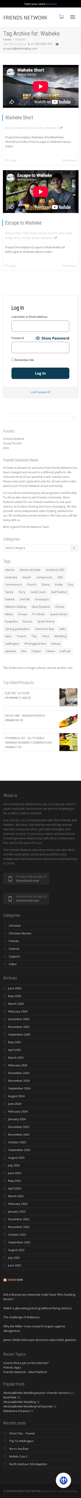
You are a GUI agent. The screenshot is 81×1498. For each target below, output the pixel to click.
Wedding (60, 636)
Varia (45, 636)
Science (14, 949)
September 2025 (19, 1034)
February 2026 (17, 1011)
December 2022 (18, 1219)
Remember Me (24, 360)
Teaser (21, 636)
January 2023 (17, 1211)
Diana (68, 233)
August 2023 (16, 1158)
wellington (12, 643)
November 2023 (18, 1134)
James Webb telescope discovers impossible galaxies (39, 1340)
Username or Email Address (29, 317)
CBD (60, 577)
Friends (14, 941)
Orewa (22, 614)
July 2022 (14, 1258)
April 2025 (14, 1050)
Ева (23, 651)
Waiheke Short (19, 117)
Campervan (44, 577)
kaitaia (9, 599)
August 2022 (16, 1250)
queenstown (59, 614)
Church (31, 584)
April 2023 (14, 1188)
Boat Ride (9, 1397)
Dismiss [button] (51, 4)
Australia (11, 577)
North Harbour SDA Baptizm (28, 1464)
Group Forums (12, 443)
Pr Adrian (38, 614)
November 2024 (18, 1081)
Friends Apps (12, 1367)
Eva (70, 584)
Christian (15, 926)
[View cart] (61, 16)
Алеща (56, 643)
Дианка (10, 651)
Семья (50, 651)
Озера (36, 651)
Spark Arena (45, 621)
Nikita (9, 614)
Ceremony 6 (13, 584)
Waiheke (51, 127)
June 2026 (14, 988)
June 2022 (14, 1265)
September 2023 (19, 1150)
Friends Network (13, 439)
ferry (42, 127)
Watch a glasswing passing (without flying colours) (37, 1308)
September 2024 (19, 1088)
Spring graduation (17, 629)
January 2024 (17, 1119)
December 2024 (18, 1073)
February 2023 (17, 1204)
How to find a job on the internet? (26, 1363)
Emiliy (8, 237)
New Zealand (41, 607)
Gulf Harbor (59, 592)
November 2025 (18, 1027)
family (9, 592)
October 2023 (17, 1142)
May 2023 (14, 1181)
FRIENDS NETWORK (25, 17)
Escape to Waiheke (23, 223)
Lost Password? (40, 392)
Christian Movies (20, 933)
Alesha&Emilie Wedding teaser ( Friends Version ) (36, 1393)
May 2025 (14, 1042)
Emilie (59, 584)
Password (17, 338)
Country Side (56, 233)
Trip (34, 636)
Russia (27, 621)
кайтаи (65, 651)
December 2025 (18, 1019)
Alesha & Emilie (30, 570)
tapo (8, 636)
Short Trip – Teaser (22, 1433)
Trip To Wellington (21, 1441)
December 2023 (18, 1127)
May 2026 (14, 996)
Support (14, 956)
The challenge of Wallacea (21, 1317)
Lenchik (26, 237)
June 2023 (14, 1173)
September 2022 (19, 1242)
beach (26, 577)
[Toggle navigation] (73, 17)
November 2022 (18, 1227)
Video (34, 127)
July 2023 (14, 1165)
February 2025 (17, 1065)
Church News (15, 1279)
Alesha (43, 233)
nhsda (59, 607)
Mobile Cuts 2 (18, 1456)
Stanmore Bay (44, 629)
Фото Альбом (18, 1449)
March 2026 (16, 1004)
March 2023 (16, 1196)
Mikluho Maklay (16, 607)
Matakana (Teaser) (16, 1411)
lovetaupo (42, 599)
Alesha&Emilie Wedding (19, 1402)
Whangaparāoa (35, 643)
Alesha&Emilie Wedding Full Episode (27, 1406)
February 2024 (17, 1111)
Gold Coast (38, 592)
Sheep (36, 237)
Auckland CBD (55, 570)
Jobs (6, 448)
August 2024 (16, 1096)
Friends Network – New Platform (25, 1372)
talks (62, 629)
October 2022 (17, 1234)
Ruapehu (11, 621)
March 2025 (16, 1057)
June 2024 (14, 1104)
